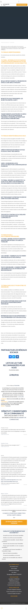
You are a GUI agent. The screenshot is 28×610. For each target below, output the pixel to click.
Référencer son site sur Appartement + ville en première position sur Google (14, 316)
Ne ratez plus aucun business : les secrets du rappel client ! (12, 99)
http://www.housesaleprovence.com (9, 481)
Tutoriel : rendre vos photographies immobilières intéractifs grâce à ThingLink (13, 240)
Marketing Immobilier (5, 404)
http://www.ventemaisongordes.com (9, 479)
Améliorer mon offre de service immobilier (12, 537)
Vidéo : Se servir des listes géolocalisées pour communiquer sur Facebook (14, 165)
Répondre (25, 434)
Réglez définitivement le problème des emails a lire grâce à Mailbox (13, 81)
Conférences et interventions (14, 585)
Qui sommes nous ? (14, 566)
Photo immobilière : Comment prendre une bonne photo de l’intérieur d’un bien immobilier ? (13, 268)
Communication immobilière (14, 401)
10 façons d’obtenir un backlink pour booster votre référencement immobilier (13, 302)
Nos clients (14, 572)
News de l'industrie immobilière (10, 553)
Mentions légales (21, 603)
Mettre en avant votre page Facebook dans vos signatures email (13, 197)
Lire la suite (21, 396)
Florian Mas (16, 385)
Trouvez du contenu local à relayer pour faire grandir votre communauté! (13, 216)
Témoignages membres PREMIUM (14, 574)
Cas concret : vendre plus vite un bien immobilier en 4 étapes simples (13, 256)
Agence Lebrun (4, 493)
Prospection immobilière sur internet (11, 555)
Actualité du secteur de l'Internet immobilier (13, 535)
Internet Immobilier (15, 404)
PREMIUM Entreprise (14, 581)
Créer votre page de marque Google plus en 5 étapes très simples (13, 150)
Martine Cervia (4, 443)
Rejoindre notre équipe (14, 570)
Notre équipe (14, 568)
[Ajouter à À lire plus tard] (26, 609)
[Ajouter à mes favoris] (2, 608)
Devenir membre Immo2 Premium (14, 522)
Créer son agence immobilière (15, 403)
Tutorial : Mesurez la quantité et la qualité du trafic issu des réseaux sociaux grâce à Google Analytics (13, 181)
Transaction (8, 406)
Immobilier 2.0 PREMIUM (14, 579)
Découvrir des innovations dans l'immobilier (13, 543)
